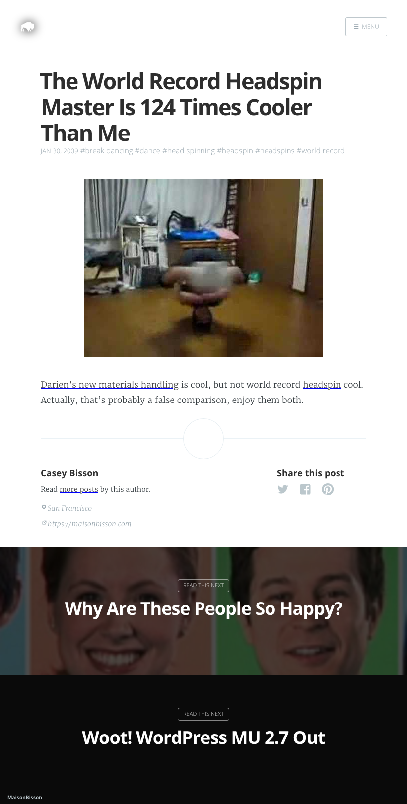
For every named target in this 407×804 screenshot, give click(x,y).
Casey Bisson (70, 473)
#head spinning (188, 151)
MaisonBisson (24, 797)
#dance (147, 151)
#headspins (275, 151)
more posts (79, 489)
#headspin (235, 151)
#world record (321, 151)
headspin (322, 384)
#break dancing (106, 151)
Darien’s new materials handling (110, 384)
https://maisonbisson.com (90, 523)
